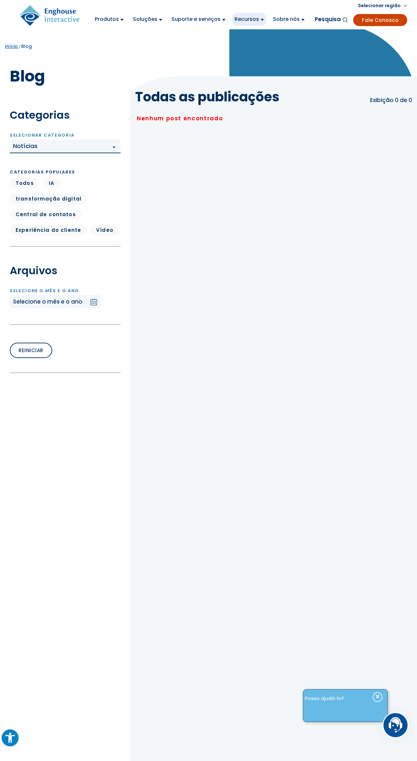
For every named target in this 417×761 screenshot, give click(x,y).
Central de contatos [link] (46, 214)
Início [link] (11, 46)
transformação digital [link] (48, 198)
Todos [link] (25, 183)
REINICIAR (31, 350)
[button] (65, 146)
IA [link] (51, 183)
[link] (10, 737)
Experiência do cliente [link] (48, 230)
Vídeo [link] (104, 230)
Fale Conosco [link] (380, 20)
